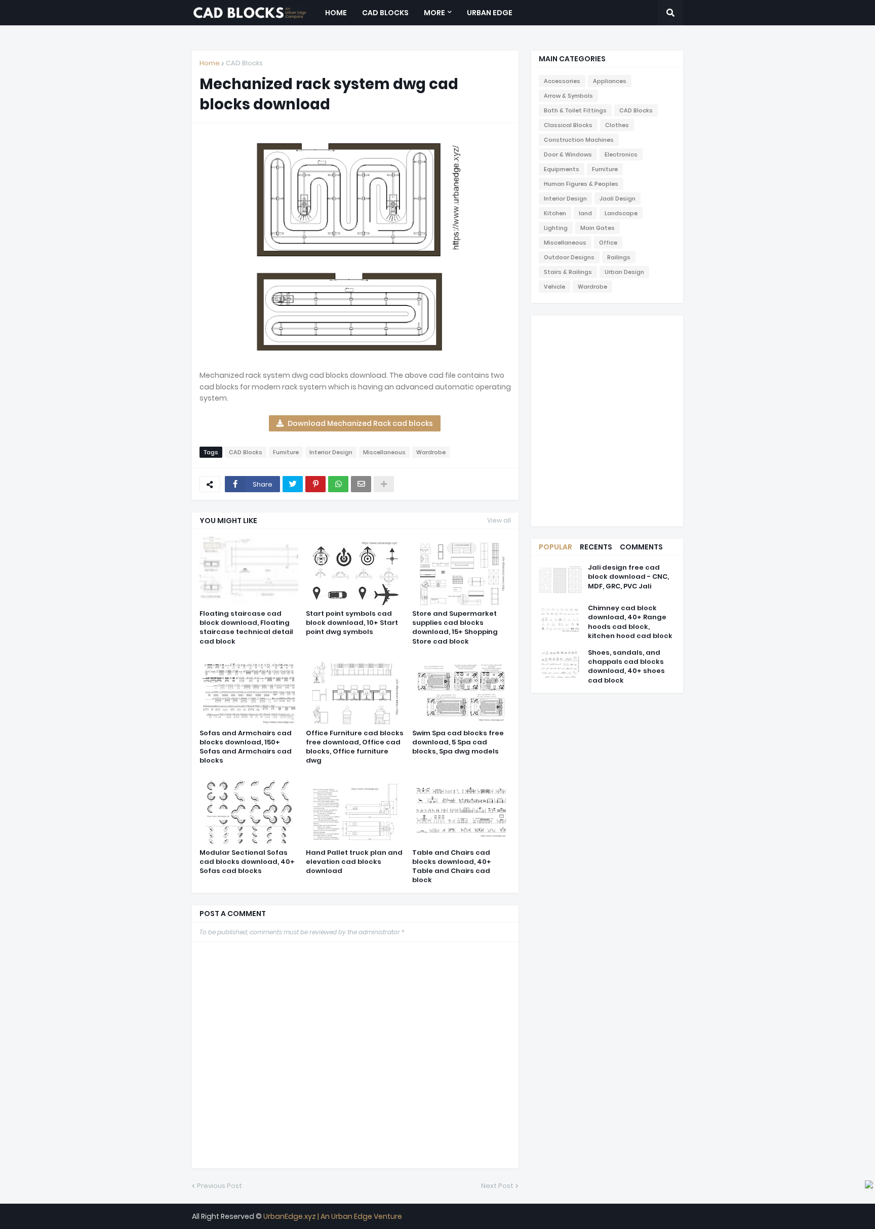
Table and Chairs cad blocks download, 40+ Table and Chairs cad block (451, 866)
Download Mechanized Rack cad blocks (360, 423)
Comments (641, 547)
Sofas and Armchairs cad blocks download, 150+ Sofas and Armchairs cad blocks (246, 747)
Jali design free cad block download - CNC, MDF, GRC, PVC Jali (628, 576)
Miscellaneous (384, 452)
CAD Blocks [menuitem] (385, 13)
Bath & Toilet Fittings (575, 110)
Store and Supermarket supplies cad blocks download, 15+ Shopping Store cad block (455, 627)
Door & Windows (568, 154)
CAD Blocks (244, 63)
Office (608, 243)
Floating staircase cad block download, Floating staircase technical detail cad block (246, 627)
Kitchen (555, 213)
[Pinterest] (315, 484)
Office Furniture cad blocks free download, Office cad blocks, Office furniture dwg (355, 747)
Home (210, 63)
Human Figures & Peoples (581, 184)
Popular (555, 547)
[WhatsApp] (338, 484)
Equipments (561, 169)
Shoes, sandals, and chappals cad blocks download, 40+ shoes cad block (626, 666)
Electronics (621, 154)
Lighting (556, 228)
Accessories (562, 81)
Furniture (286, 452)
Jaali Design (617, 198)
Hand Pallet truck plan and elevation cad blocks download (354, 862)
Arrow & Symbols (568, 96)
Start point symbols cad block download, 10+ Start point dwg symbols (352, 623)
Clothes (617, 125)
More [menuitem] (434, 13)
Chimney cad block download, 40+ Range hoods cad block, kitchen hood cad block (630, 622)
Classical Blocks (568, 125)
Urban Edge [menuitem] (489, 13)
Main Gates (597, 228)
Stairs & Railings (568, 272)
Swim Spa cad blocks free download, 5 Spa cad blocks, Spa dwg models (458, 742)
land (585, 213)
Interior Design (330, 452)
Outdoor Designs (569, 257)
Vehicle (554, 287)
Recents (596, 547)
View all (499, 520)
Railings (618, 257)
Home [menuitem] (336, 13)
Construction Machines (579, 140)
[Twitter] (293, 484)
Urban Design (624, 272)
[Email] (361, 484)
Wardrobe (431, 452)
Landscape (621, 213)
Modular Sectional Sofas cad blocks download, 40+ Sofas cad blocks (247, 862)
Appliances (609, 81)
